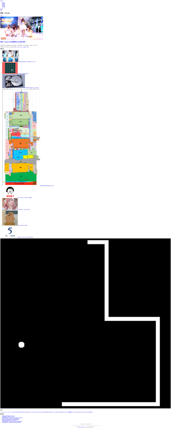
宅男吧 (1, 0)
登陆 (1, 9)
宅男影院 (3, 3)
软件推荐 (3, 4)
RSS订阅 (1, 8)
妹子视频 (3, 6)
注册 (1, 10)
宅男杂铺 (3, 5)
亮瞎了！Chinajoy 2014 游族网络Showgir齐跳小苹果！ (13, 41)
